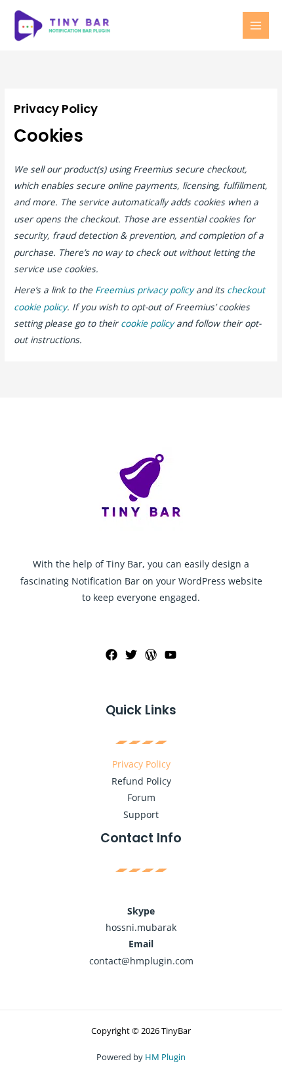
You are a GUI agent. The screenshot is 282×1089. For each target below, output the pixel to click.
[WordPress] (151, 655)
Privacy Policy (141, 764)
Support (141, 814)
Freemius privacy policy (144, 289)
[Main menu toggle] (256, 25)
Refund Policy (141, 781)
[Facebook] (111, 655)
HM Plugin (165, 1057)
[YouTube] (170, 655)
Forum (141, 797)
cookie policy (147, 323)
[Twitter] (131, 655)
